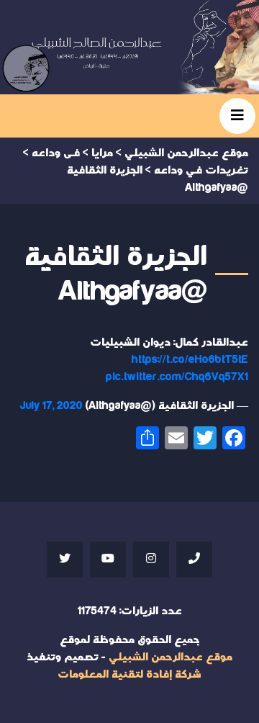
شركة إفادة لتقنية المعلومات (129, 674)
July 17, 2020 (51, 405)
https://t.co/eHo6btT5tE (190, 359)
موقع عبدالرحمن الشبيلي (170, 657)
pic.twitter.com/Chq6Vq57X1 (177, 377)
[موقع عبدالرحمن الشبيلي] (129, 47)
